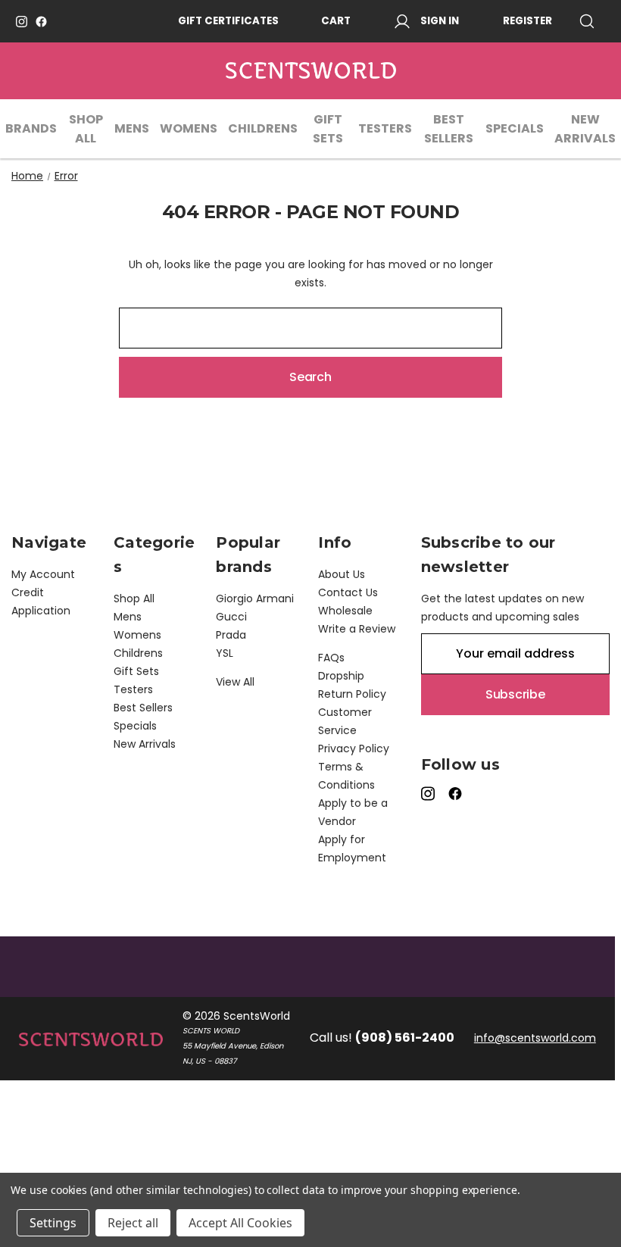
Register (527, 21)
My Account (43, 574)
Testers (385, 128)
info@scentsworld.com (535, 1037)
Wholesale (345, 610)
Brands (31, 128)
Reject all (133, 1222)
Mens (131, 128)
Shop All (86, 129)
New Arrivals (585, 129)
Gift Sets (328, 129)
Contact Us (348, 592)
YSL (224, 653)
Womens (188, 128)
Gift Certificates (228, 21)
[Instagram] (21, 21)
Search (592, 21)
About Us (341, 574)
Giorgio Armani (255, 598)
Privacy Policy (353, 748)
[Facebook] (41, 21)
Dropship (341, 675)
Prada (231, 634)
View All (235, 681)
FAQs (331, 657)
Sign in (439, 21)
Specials (514, 128)
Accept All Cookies (240, 1222)
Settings (53, 1222)
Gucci (231, 616)
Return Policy (352, 694)
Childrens (263, 128)
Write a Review (356, 628)
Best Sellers (448, 129)
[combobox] (310, 328)
